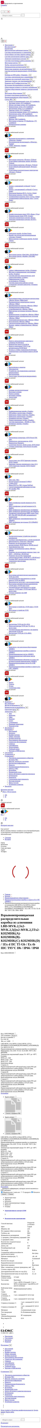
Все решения (9, 703)
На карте (8, 839)
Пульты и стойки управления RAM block (23, 350)
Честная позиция (14, 781)
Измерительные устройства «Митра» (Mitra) (24, 314)
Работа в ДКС (13, 768)
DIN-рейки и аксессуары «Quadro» (20, 413)
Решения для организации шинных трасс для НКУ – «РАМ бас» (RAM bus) (24, 553)
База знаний (13, 731)
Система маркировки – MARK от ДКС (22, 422)
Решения (8, 1341)
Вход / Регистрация (9, 792)
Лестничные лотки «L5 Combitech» (21, 108)
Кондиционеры (14, 374)
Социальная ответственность (19, 779)
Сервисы (12, 744)
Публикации (13, 775)
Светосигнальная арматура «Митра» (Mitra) (23, 323)
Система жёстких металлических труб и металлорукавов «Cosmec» (22, 276)
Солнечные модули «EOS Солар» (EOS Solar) (24, 445)
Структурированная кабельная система (22, 487)
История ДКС (13, 760)
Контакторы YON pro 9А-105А (19, 624)
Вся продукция (10, 47)
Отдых (11, 686)
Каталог (8, 896)
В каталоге (4, 1423)
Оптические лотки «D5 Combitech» (21, 114)
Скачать (4, 1194)
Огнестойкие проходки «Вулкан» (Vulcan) (23, 165)
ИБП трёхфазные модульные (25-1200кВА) (23, 522)
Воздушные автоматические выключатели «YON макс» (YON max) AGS (23, 584)
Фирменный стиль (15, 772)
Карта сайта (10, 1412)
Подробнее (4, 1093)
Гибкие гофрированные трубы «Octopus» (23, 270)
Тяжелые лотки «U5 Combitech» (19, 110)
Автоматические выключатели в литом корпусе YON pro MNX (22, 579)
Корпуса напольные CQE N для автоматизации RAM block (19, 347)
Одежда (11, 684)
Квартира (12, 715)
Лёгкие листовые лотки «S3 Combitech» (22, 105)
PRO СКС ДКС (14, 480)
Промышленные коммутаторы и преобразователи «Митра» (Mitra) (21, 308)
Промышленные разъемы (17, 124)
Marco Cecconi (13, 783)
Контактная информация (17, 763)
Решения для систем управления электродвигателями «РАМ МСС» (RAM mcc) (24, 556)
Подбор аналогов (14, 738)
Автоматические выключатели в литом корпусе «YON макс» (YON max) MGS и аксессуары (23, 589)
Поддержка (9, 729)
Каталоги (12, 733)
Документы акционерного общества (21, 758)
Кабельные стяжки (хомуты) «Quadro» (22, 415)
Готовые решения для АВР (18, 593)
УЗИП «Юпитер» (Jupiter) (17, 145)
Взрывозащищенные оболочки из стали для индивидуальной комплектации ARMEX (23, 660)
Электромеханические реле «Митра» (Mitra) (24, 320)
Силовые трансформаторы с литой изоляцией (24, 540)
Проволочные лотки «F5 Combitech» (21, 107)
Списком (8, 837)
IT (5, 797)
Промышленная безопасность (19, 767)
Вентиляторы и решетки (17, 367)
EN (6, 795)
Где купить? (9, 1338)
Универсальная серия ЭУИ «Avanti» (21, 216)
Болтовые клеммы (15, 395)
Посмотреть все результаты (10, 1426)
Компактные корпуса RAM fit (19, 344)
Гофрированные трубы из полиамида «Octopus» (17, 280)
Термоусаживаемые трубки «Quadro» (21, 420)
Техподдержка (14, 747)
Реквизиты (12, 777)
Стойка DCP (13, 483)
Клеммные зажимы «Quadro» (19, 423)
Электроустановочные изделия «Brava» (22, 218)
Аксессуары (13, 397)
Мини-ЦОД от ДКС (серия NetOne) (21, 485)
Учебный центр (14, 749)
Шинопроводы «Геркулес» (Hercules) (21, 541)
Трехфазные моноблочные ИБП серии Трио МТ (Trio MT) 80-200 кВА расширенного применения (23, 515)
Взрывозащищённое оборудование (17, 898)
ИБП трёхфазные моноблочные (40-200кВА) (24, 511)
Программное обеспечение (18, 740)
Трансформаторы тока (16, 547)
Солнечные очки (14, 688)
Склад (11, 720)
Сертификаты (13, 745)
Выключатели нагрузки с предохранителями (24, 582)
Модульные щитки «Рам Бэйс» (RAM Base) (23, 254)
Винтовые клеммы (15, 392)
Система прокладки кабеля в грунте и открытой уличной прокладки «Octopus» (23, 283)
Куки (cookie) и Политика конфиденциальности (17, 1410)
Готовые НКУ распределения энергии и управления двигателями (22, 560)
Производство (13, 726)
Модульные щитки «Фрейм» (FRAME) (22, 256)
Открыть (4, 5)
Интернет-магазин (7, 789)
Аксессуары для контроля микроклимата (22, 376)
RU (2, 814)
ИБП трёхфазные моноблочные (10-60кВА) (23, 510)
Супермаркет (13, 722)
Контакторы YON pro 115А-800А (20, 633)
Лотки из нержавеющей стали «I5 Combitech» (24, 101)
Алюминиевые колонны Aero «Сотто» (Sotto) (24, 196)
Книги (11, 682)
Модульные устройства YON (19, 610)
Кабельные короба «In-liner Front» (20, 233)
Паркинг (12, 719)
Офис (11, 717)
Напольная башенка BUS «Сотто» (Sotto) (23, 193)
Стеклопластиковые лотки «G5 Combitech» (23, 112)
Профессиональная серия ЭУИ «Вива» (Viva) (24, 214)
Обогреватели (13, 369)
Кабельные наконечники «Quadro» (20, 416)
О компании (9, 756)
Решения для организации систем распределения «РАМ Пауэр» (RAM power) (23, 544)
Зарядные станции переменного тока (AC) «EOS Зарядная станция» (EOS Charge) (23, 465)
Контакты (8, 1340)
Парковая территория (16, 724)
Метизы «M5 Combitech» (17, 119)
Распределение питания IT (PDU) (20, 481)
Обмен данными (14, 736)
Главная (8, 894)
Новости (12, 765)
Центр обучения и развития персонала (22, 774)
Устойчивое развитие (16, 784)
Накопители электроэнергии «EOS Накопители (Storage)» (21, 442)
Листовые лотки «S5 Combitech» (20, 103)
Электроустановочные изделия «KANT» (22, 219)
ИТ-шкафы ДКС (14, 489)
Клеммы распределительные (18, 390)
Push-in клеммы (14, 394)
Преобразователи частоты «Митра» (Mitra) (23, 305)
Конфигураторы (14, 735)
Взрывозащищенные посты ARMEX (21, 654)
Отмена (10, 1194)
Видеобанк (12, 770)
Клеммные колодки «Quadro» (19, 418)
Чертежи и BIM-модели (17, 751)
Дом (10, 713)
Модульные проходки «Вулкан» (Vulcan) (22, 159)
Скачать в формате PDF (13, 1113)
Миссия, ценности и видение (19, 761)
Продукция (8, 1336)
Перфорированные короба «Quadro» (21, 411)
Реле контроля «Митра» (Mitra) (19, 321)
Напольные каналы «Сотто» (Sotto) (21, 195)
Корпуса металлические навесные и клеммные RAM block (21, 342)
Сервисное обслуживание (17, 742)
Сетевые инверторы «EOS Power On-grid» (23, 446)
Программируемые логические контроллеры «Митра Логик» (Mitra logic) (24, 299)
